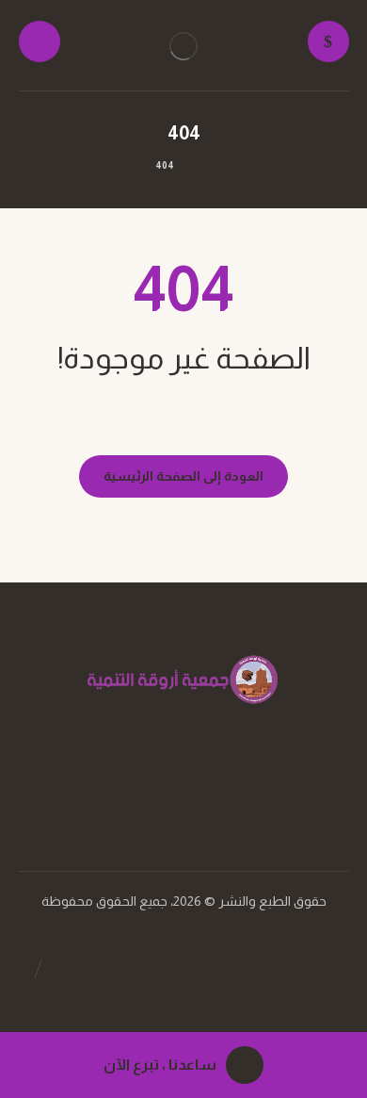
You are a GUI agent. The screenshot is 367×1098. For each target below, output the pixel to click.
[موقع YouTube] (165, 786)
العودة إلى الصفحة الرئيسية (183, 475)
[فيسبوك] (202, 786)
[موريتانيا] (183, 46)
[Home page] (208, 165)
